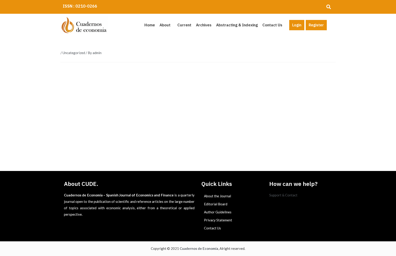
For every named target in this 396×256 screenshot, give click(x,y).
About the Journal (217, 196)
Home (149, 25)
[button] (166, 25)
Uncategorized (74, 53)
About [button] (165, 25)
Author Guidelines (217, 212)
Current (184, 25)
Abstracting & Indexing (237, 25)
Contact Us (272, 25)
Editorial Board (215, 204)
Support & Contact (283, 195)
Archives (204, 25)
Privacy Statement (218, 220)
